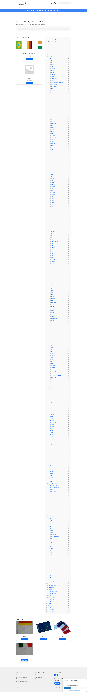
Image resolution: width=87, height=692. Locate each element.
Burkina (52, 70)
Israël (52, 253)
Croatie (51, 528)
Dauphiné (51, 430)
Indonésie (53, 247)
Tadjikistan (53, 294)
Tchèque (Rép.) (52, 581)
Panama (52, 200)
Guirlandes (50, 589)
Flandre (51, 434)
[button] (85, 680)
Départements (51, 54)
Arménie (52, 222)
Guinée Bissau (53, 102)
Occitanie (51, 509)
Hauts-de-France (53, 499)
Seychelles (53, 135)
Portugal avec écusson (55, 568)
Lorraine (51, 448)
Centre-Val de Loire (53, 491)
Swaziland (53, 143)
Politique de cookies (71, 690)
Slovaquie (51, 575)
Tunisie (52, 151)
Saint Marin (53, 345)
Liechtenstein (53, 328)
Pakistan (52, 280)
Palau (52, 373)
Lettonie (51, 554)
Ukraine (52, 353)
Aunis (51, 404)
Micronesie (53, 367)
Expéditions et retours (39, 678)
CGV (47, 687)
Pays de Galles (53, 339)
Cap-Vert (52, 76)
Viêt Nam (52, 304)
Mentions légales (62, 687)
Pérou (52, 204)
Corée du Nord (53, 237)
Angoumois (52, 398)
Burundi (52, 72)
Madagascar (53, 111)
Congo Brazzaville (54, 84)
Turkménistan (53, 302)
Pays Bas (51, 562)
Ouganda (52, 129)
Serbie (52, 347)
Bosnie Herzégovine (54, 318)
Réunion (51, 514)
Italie (51, 552)
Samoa (52, 379)
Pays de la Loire (52, 511)
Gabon (52, 94)
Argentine (53, 161)
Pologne (51, 564)
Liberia (52, 108)
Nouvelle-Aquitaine (53, 507)
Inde (52, 245)
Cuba (52, 180)
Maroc (52, 117)
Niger (52, 125)
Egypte (52, 90)
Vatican (52, 355)
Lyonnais (51, 450)
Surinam (52, 210)
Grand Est (51, 495)
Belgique (51, 522)
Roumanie (51, 571)
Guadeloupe (52, 497)
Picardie (51, 465)
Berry (51, 410)
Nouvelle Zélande (54, 371)
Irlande (51, 550)
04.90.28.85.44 (24, 680)
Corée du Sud (53, 239)
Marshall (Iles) (53, 365)
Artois (51, 402)
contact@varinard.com (23, 681)
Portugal (51, 566)
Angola (52, 64)
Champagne (52, 420)
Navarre (51, 455)
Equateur (52, 182)
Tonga (52, 381)
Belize (52, 166)
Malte (51, 560)
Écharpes (50, 49)
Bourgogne (52, 414)
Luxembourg (52, 558)
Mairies (40, 7)
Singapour (53, 288)
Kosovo (52, 326)
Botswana (53, 68)
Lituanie (51, 556)
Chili (52, 174)
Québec (52, 206)
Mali (52, 115)
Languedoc (52, 444)
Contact (36, 674)
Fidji (52, 361)
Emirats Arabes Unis (54, 241)
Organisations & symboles (53, 387)
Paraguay (52, 202)
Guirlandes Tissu (53, 593)
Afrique (51, 58)
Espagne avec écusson (55, 534)
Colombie (53, 176)
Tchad (52, 147)
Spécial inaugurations (52, 597)
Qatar (52, 286)
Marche (51, 454)
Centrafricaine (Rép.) (54, 78)
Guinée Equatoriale (54, 104)
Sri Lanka (52, 290)
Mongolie (52, 273)
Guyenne (51, 440)
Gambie (52, 96)
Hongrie (51, 548)
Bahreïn (52, 225)
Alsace (51, 396)
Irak (52, 249)
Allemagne (52, 518)
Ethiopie (52, 92)
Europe (51, 308)
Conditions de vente (38, 677)
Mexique (52, 196)
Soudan (52, 141)
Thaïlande (53, 298)
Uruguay (52, 212)
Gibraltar (52, 322)
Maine (51, 452)
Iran (52, 251)
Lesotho (52, 106)
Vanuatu (52, 385)
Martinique (52, 503)
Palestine (52, 282)
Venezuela (53, 214)
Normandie (52, 459)
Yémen (52, 306)
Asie (50, 216)
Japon (52, 255)
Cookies (57, 687)
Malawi (52, 113)
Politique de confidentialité (77, 690)
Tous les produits (19, 7)
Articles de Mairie (50, 45)
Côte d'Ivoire (53, 86)
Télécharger (57, 683)
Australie (52, 359)
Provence (51, 469)
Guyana (52, 188)
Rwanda (52, 131)
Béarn (51, 408)
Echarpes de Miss (51, 587)
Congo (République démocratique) (57, 82)
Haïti (52, 190)
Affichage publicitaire (52, 585)
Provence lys (52, 471)
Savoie (51, 475)
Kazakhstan (53, 259)
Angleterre (53, 314)
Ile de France (52, 442)
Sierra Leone (53, 137)
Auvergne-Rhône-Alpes (54, 485)
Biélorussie (53, 316)
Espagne (51, 532)
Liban (52, 267)
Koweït (52, 263)
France (51, 544)
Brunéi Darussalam (54, 231)
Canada (52, 172)
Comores (52, 80)
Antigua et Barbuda (54, 159)
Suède (51, 579)
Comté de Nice (52, 426)
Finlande (51, 542)
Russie (52, 343)
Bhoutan (52, 227)
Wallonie (51, 481)
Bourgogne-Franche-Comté (54, 487)
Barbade (52, 165)
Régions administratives (53, 483)
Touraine (51, 477)
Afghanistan (53, 218)
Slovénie (51, 577)
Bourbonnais (52, 412)
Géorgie (52, 243)
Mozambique (53, 123)
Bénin (52, 66)
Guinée (52, 100)
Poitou (51, 467)
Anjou (51, 400)
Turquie (52, 351)
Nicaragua (53, 198)
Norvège (52, 337)
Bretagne (51, 416)
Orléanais (51, 461)
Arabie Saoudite (54, 220)
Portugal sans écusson (55, 569)
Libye (52, 109)
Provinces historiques (52, 395)
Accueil (19, 15)
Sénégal (52, 133)
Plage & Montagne (52, 391)
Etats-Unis (53, 184)
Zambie (52, 153)
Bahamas (53, 163)
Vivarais (51, 479)
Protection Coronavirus (51, 611)
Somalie (52, 139)
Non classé (49, 607)
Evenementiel (35, 7)
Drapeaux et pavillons (27, 7)
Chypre (51, 526)
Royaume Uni (53, 341)
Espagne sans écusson (55, 536)
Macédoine (53, 330)
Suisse (52, 349)
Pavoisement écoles (50, 609)
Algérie (52, 62)
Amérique (51, 157)
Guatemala (53, 186)
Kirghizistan (53, 261)
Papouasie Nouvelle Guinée (56, 375)
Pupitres (50, 595)
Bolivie (52, 168)
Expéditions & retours (52, 687)
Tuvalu (52, 383)
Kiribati (52, 363)
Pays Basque (52, 463)
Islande (52, 324)
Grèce (51, 546)
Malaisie (52, 269)
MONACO (52, 334)
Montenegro (53, 336)
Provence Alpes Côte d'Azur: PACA (55, 512)
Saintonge (51, 473)
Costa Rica (53, 178)
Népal (52, 275)
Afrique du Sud (53, 60)
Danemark (51, 530)
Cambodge (53, 233)
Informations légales (38, 676)
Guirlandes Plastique (53, 591)
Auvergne (51, 406)
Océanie (51, 357)
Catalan (51, 418)
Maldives (52, 271)
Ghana (52, 98)
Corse (51, 428)
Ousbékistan (53, 279)
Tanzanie (52, 145)
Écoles (44, 7)
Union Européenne (52, 516)
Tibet (52, 300)
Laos (52, 265)
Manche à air (49, 7)
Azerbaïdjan (53, 223)
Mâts (54, 7)
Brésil (52, 170)
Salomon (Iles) (53, 377)
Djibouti (52, 88)
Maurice (52, 119)
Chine (52, 235)
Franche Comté (52, 436)
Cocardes (50, 47)
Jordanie (52, 257)
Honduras (53, 192)
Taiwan (52, 296)
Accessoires (51, 52)
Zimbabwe (53, 155)
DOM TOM (51, 432)
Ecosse (52, 320)
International (51, 56)
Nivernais (51, 457)
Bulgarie (51, 524)
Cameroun (53, 74)
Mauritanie (53, 121)
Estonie (51, 538)
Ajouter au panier (29, 59)
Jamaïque (53, 194)
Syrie (52, 292)
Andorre (52, 312)
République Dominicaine (55, 208)
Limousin (51, 446)
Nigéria (52, 127)
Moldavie (52, 332)
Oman (52, 277)
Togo (52, 149)
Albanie (52, 310)
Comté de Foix (52, 424)
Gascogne (51, 438)
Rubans (51, 601)
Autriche (51, 520)
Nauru (52, 369)
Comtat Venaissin (53, 422)
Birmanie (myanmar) (54, 229)
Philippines (53, 284)
